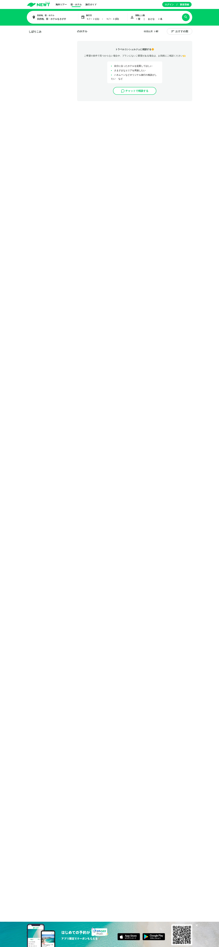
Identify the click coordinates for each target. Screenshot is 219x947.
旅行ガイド (91, 4)
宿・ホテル (76, 4)
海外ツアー (61, 4)
